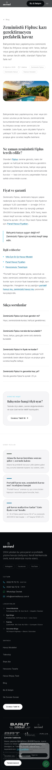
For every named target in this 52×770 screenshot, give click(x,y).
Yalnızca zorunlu (25, 756)
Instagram (8, 566)
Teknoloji (7, 654)
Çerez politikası (23, 749)
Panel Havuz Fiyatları (17, 224)
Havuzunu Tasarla (10, 669)
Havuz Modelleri (10, 647)
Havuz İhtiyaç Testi (11, 676)
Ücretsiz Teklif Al (18, 418)
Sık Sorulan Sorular (11, 697)
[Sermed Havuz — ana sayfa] (6, 3)
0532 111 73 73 (17, 582)
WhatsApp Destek (14, 592)
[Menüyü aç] (47, 3)
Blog (7, 19)
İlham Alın (7, 662)
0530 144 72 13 (16, 587)
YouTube (34, 566)
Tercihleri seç (9, 756)
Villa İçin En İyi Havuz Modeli (19, 257)
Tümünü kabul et (13, 763)
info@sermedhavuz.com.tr (18, 596)
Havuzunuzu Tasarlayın (16, 267)
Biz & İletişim (35, 3)
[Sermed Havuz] (38, 726)
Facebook (22, 566)
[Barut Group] (19, 726)
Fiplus (15, 159)
